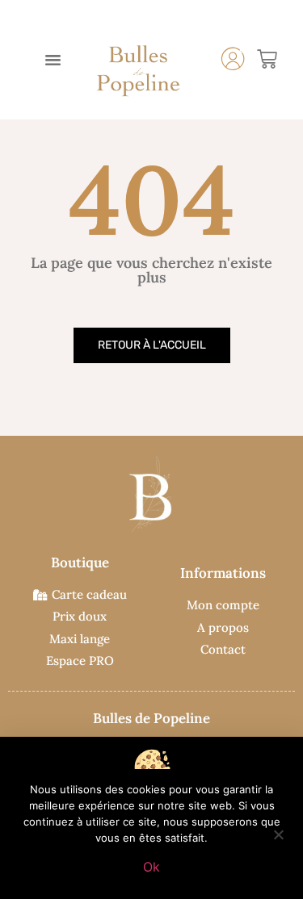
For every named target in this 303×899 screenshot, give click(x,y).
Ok (151, 867)
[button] (53, 60)
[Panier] (267, 59)
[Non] (278, 832)
